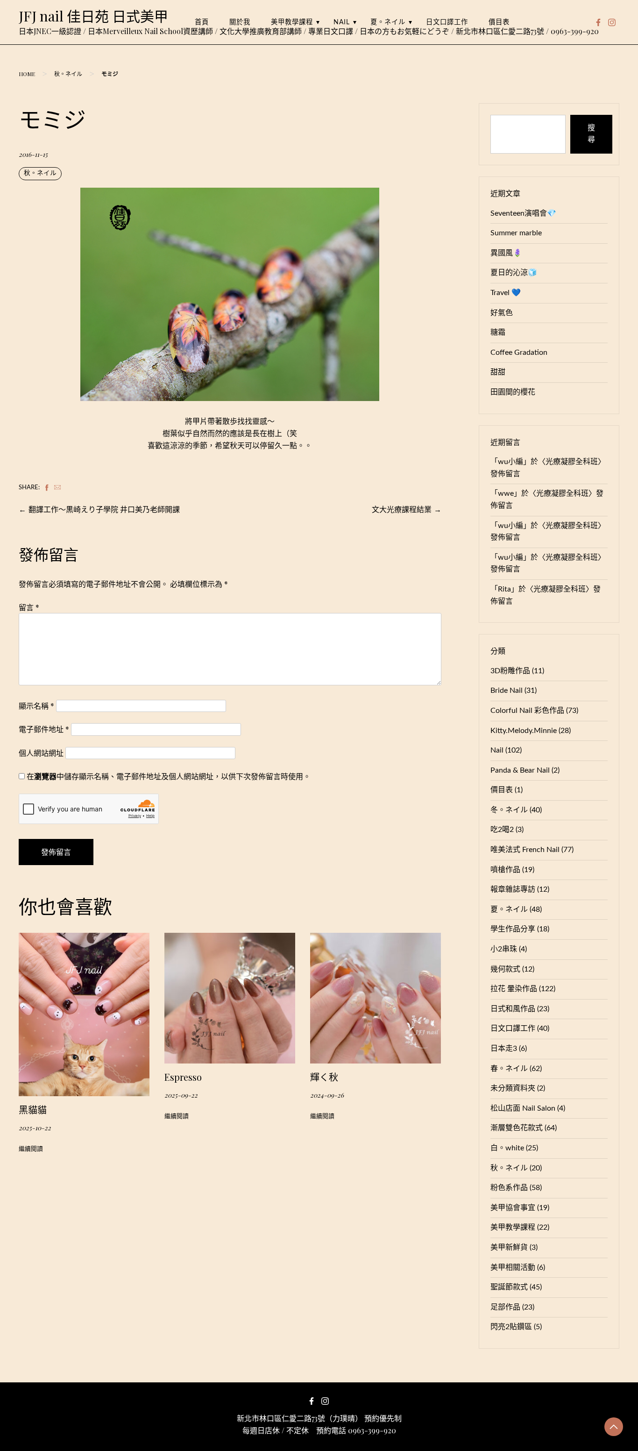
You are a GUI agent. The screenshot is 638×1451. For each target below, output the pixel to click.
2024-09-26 (327, 1095)
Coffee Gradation (518, 352)
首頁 (202, 22)
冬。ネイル (509, 810)
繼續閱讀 (31, 1149)
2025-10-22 (35, 1127)
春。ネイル (509, 1068)
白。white (507, 1148)
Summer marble (516, 233)
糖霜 (497, 332)
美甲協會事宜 (512, 1208)
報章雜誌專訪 (512, 889)
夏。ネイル (387, 22)
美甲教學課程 (292, 22)
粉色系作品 (509, 1187)
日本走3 (503, 1048)
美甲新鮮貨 (509, 1247)
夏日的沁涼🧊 (513, 272)
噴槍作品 (505, 869)
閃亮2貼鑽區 (511, 1327)
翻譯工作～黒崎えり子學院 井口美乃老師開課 (104, 509)
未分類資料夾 (512, 1088)
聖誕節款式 (509, 1287)
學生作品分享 (512, 929)
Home (27, 73)
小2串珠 (503, 949)
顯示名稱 (36, 706)
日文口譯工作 (447, 22)
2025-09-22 (181, 1095)
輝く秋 (324, 1077)
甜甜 (497, 372)
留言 (29, 607)
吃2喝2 (502, 829)
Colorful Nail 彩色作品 (527, 710)
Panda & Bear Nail (520, 770)
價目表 (499, 22)
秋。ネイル (68, 73)
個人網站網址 (41, 753)
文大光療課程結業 (402, 509)
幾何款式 (505, 969)
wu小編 (510, 461)
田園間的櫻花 (512, 392)
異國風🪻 (506, 253)
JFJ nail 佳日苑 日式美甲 (93, 16)
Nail (341, 22)
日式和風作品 (512, 1009)
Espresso (183, 1077)
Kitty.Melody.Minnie (523, 730)
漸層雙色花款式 (516, 1128)
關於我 (239, 22)
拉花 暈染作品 (513, 989)
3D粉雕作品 (510, 671)
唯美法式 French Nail (525, 849)
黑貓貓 (33, 1109)
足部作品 (505, 1307)
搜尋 (591, 134)
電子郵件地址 (44, 729)
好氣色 (501, 313)
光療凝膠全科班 (572, 461)
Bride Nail (506, 690)
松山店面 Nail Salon (522, 1108)
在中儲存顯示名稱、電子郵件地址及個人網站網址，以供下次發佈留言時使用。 (169, 776)
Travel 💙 (505, 292)
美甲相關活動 (512, 1267)
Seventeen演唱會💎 (523, 213)
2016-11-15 (33, 154)
